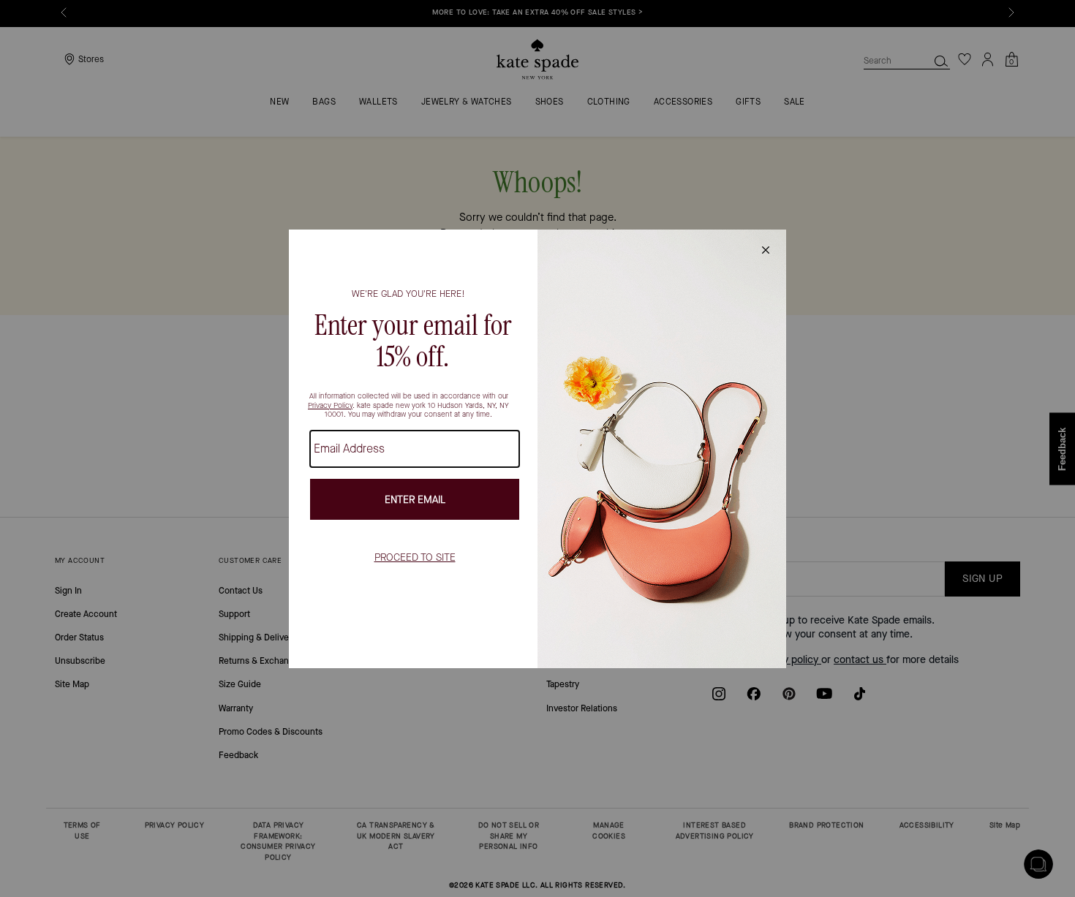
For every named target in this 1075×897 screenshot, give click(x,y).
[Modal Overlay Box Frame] (537, 449)
